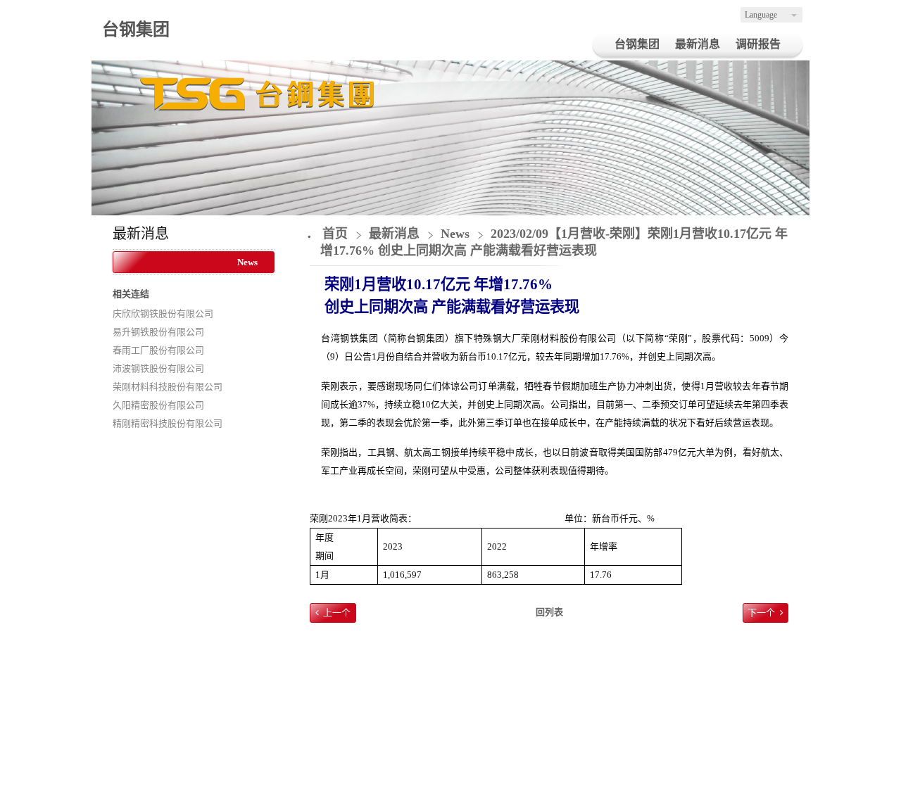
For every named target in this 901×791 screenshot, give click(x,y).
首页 (335, 234)
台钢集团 (136, 29)
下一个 (761, 612)
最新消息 (396, 234)
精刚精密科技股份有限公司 (167, 423)
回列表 (549, 612)
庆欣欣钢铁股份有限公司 (163, 313)
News (247, 262)
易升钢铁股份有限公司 (158, 332)
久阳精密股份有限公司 (158, 405)
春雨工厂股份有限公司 (158, 350)
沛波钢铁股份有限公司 (158, 368)
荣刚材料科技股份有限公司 (167, 386)
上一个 (337, 612)
